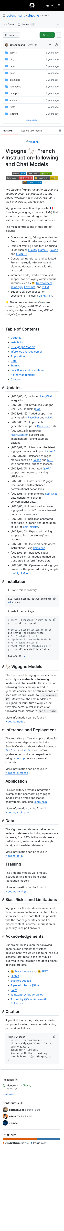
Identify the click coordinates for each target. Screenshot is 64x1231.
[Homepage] (32, 5)
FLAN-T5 (21, 254)
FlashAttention (19, 434)
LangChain (45, 295)
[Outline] (60, 130)
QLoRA (47, 468)
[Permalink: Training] (3, 864)
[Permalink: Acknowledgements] (3, 936)
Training (16, 365)
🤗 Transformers (21, 971)
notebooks (15, 86)
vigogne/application (17, 812)
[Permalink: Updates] (3, 387)
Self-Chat (51, 493)
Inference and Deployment (27, 351)
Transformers (44, 283)
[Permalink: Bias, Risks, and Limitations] (3, 899)
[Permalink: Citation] (3, 1011)
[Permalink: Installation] (3, 581)
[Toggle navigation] (5, 5)
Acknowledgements (23, 374)
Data (14, 360)
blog (38, 408)
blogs (13, 59)
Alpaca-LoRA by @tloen (25, 985)
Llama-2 (43, 250)
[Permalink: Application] (3, 781)
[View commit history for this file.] (56, 44)
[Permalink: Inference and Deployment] (3, 729)
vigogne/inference (16, 772)
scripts (13, 100)
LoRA (15, 573)
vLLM (45, 287)
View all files (32, 120)
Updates (16, 337)
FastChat (29, 287)
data (12, 66)
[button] (55, 598)
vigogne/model (14, 721)
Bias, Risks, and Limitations (27, 370)
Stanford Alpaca (21, 980)
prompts (14, 93)
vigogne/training (15, 891)
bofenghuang (16, 15)
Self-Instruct (30, 526)
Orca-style (43, 426)
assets (13, 52)
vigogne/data (13, 855)
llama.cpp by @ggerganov (27, 994)
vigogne (33, 15)
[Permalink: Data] (3, 820)
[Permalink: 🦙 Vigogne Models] (3, 666)
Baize (14, 990)
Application (18, 356)
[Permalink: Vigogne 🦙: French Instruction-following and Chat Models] (3, 157)
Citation (16, 379)
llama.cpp (17, 287)
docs (12, 73)
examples (15, 79)
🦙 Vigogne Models (23, 347)
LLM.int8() (26, 573)
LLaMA (32, 250)
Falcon (54, 250)
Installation (17, 342)
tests (12, 106)
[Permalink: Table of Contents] (3, 329)
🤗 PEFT (42, 971)
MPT (50, 460)
